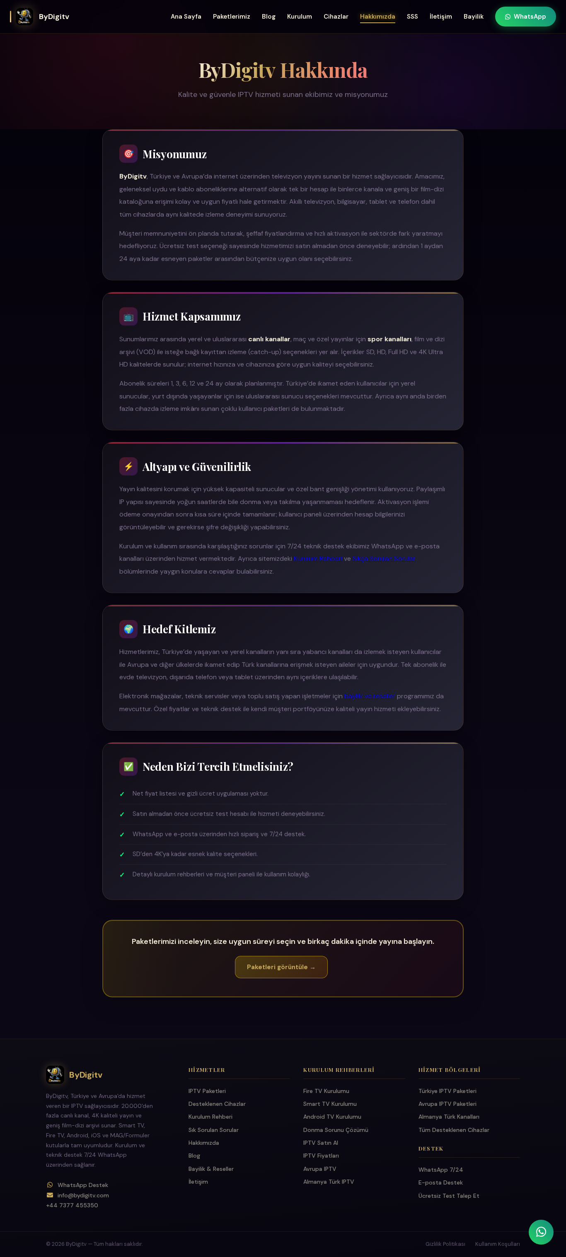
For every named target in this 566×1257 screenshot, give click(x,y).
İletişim (441, 16)
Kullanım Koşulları (497, 1243)
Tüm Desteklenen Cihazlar (453, 1130)
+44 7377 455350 (72, 1205)
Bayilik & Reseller (211, 1169)
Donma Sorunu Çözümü (335, 1130)
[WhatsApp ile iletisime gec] (541, 1232)
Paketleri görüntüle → (281, 967)
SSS (412, 16)
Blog (269, 16)
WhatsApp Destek (83, 1185)
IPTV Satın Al (320, 1142)
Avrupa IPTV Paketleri (447, 1103)
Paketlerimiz (231, 16)
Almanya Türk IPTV (328, 1181)
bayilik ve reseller (369, 696)
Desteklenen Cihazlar (217, 1103)
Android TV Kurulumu (332, 1116)
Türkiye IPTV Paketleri (447, 1091)
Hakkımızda (377, 16)
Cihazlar (336, 16)
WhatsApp (530, 16)
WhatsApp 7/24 (440, 1169)
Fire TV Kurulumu (326, 1091)
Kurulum (299, 16)
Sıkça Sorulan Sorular (384, 558)
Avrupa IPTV (319, 1169)
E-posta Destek (440, 1182)
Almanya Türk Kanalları (448, 1116)
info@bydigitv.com (83, 1195)
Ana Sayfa (186, 16)
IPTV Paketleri (207, 1091)
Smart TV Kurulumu (330, 1103)
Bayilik (474, 16)
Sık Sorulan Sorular (214, 1130)
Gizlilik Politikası (445, 1243)
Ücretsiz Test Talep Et (448, 1195)
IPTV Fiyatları (321, 1155)
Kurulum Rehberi (318, 558)
